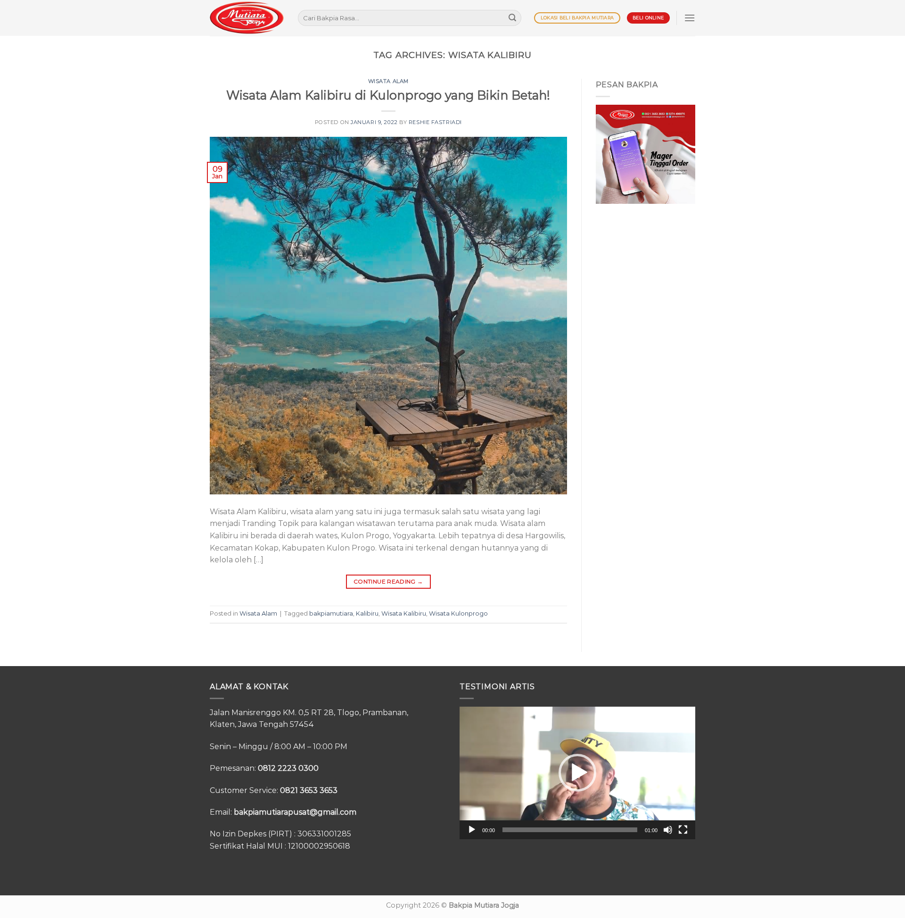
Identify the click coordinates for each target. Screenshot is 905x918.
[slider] (569, 829)
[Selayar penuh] (683, 830)
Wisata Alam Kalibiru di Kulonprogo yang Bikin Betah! (388, 95)
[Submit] (512, 18)
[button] (577, 773)
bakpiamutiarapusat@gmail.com (295, 812)
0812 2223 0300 (288, 768)
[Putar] (472, 830)
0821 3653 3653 (308, 790)
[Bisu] (668, 830)
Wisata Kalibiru (403, 613)
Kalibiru (367, 613)
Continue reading (388, 581)
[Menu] (689, 17)
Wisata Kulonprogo (458, 613)
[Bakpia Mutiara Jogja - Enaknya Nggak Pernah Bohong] (247, 17)
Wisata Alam (388, 81)
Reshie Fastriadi (435, 122)
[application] (577, 773)
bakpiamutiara (331, 613)
